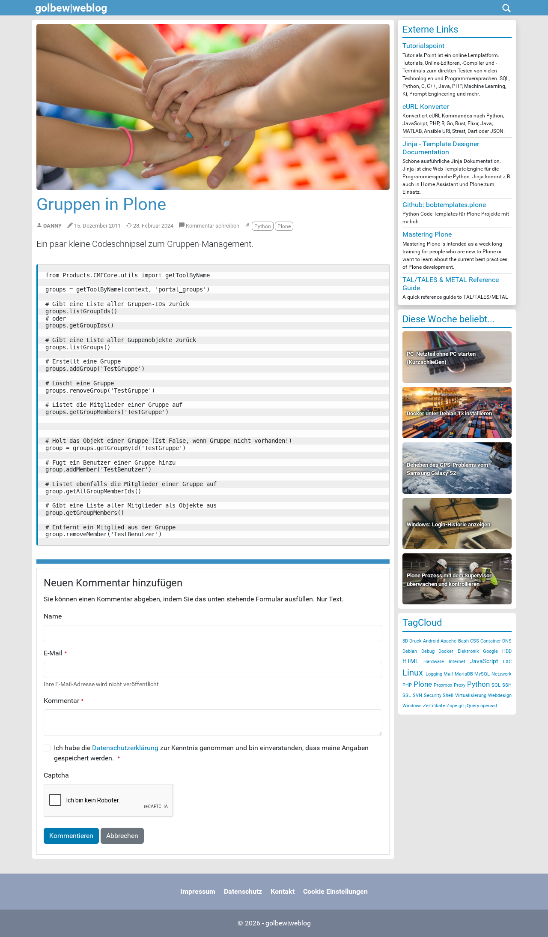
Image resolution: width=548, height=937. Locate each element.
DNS (507, 641)
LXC (507, 661)
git (461, 706)
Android (431, 641)
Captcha (56, 775)
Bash (463, 641)
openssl (488, 706)
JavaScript (484, 661)
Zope (452, 706)
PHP (407, 685)
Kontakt (283, 891)
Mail (448, 674)
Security (432, 695)
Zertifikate (434, 706)
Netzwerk (501, 674)
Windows (412, 706)
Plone (423, 684)
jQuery (472, 706)
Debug (428, 651)
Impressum (197, 891)
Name (53, 616)
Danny (52, 225)
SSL (406, 695)
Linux (412, 672)
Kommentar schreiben (212, 225)
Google (490, 651)
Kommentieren (71, 836)
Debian (409, 651)
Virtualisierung (470, 695)
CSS (474, 641)
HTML (410, 661)
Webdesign (500, 695)
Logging (434, 674)
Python (478, 684)
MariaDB (464, 674)
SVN (417, 695)
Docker (445, 651)
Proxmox (443, 685)
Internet (457, 661)
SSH (507, 685)
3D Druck (412, 641)
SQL (495, 685)
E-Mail (54, 653)
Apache (448, 641)
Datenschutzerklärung (125, 748)
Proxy (459, 685)
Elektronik (468, 651)
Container (490, 641)
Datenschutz (243, 891)
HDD (507, 651)
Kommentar (62, 701)
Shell (448, 695)
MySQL (482, 674)
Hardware (433, 661)
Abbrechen (122, 836)
